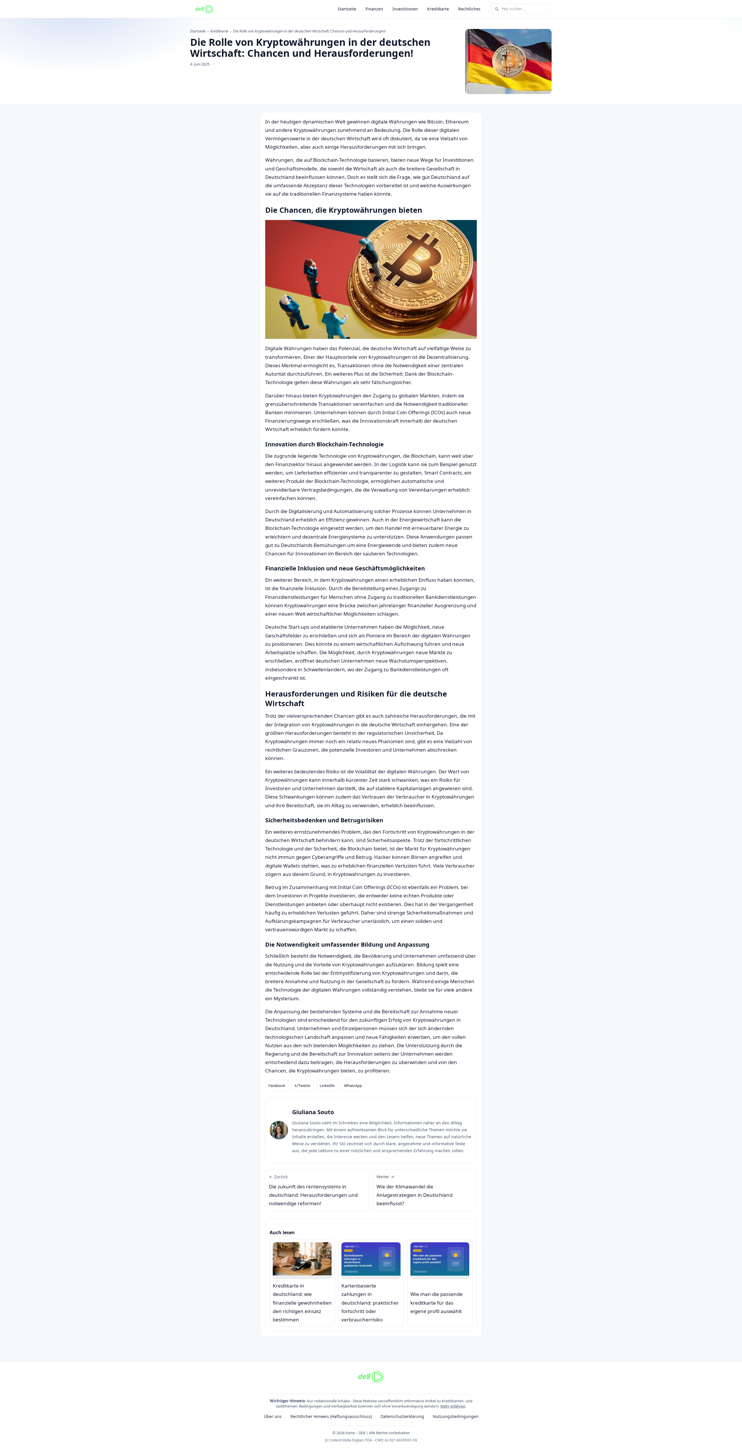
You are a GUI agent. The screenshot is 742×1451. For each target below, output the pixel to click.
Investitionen (405, 9)
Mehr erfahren (452, 1406)
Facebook (276, 1085)
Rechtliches (469, 9)
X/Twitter (302, 1085)
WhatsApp (353, 1085)
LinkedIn (327, 1085)
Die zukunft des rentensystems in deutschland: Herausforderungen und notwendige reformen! (313, 1190)
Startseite (347, 9)
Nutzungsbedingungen (456, 1416)
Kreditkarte (438, 9)
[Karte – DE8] (204, 9)
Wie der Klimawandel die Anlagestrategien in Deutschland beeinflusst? (414, 1190)
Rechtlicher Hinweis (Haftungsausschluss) (331, 1416)
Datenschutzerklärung (402, 1416)
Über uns (273, 1416)
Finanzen (374, 9)
